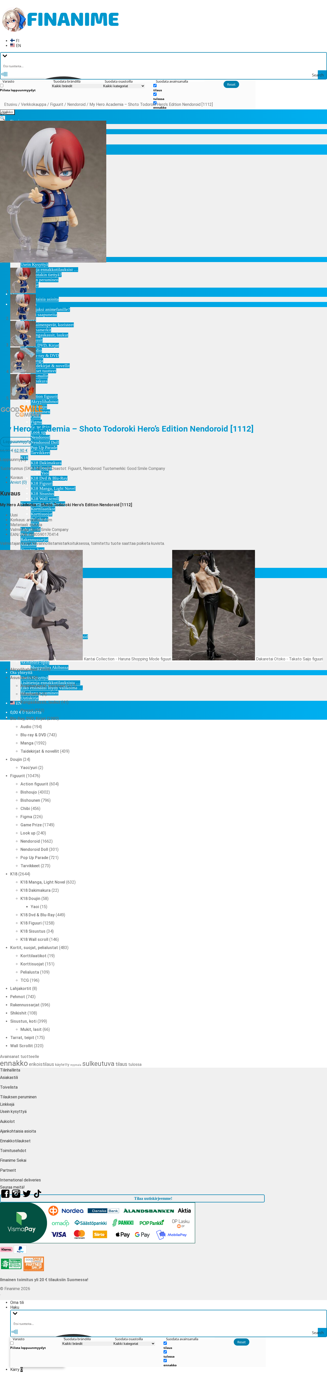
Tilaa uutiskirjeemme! (153, 1198)
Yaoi (45, 473)
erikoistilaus (41, 1064)
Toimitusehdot (13, 1150)
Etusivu (10, 104)
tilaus (121, 1064)
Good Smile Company (146, 468)
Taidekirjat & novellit (50, 365)
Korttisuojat (41, 514)
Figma (36, 422)
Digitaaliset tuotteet (38, 370)
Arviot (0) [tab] (18, 482)
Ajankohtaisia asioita (39, 299)
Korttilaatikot (43, 508)
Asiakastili (9, 1077)
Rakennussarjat (34, 539)
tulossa (135, 1064)
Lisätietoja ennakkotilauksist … (49, 269)
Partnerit (8, 1170)
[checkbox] (25, 87)
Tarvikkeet (40, 452)
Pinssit (37, 340)
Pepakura (39, 381)
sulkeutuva (98, 1063)
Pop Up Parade (44, 447)
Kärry (16, 1369)
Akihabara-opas (34, 662)
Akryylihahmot (44, 401)
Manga (37, 360)
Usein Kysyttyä (34, 264)
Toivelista (9, 1087)
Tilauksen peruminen (39, 279)
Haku (14, 1307)
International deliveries (20, 1180)
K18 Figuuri (42, 483)
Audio (36, 350)
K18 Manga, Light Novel (53, 488)
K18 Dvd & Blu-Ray (49, 478)
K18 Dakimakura (46, 462)
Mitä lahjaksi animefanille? (45, 309)
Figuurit (56, 104)
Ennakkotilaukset (15, 1140)
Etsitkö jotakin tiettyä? (41, 274)
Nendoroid (40, 437)
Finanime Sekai (13, 1160)
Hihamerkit (41, 330)
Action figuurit (44, 396)
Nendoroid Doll (45, 442)
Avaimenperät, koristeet (52, 324)
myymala (75, 1065)
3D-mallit (39, 376)
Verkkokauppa (33, 104)
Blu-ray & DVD (45, 355)
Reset (231, 84)
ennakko (14, 1063)
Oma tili (17, 1302)
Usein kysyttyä (13, 1111)
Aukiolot (7, 1121)
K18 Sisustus (42, 493)
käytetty (62, 1065)
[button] (2, 118)
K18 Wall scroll (45, 498)
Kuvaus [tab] (16, 477)
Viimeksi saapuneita (38, 314)
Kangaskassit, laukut (49, 335)
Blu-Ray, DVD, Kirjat (39, 345)
